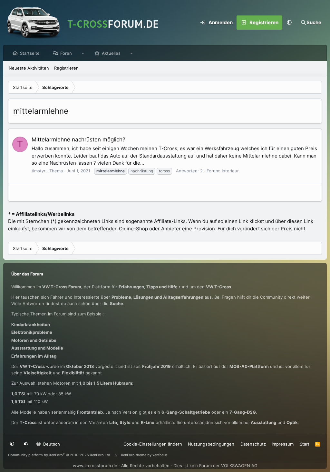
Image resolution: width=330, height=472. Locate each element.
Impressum (283, 444)
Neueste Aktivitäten (29, 68)
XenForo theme (133, 455)
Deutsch (51, 444)
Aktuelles (111, 53)
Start (304, 444)
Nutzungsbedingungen (211, 444)
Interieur (230, 170)
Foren (66, 53)
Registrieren (66, 68)
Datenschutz (253, 444)
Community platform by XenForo (59, 455)
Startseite (30, 53)
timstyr (38, 170)
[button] (289, 22)
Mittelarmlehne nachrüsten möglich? (78, 139)
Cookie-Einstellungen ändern (152, 444)
